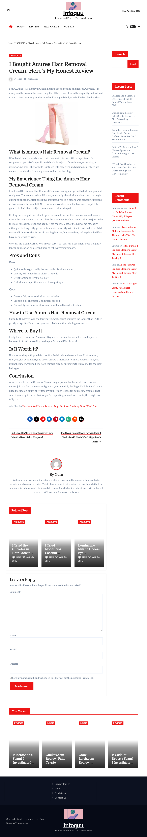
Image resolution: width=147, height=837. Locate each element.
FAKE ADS (69, 26)
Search (120, 54)
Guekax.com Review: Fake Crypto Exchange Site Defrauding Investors (123, 117)
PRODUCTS (16, 55)
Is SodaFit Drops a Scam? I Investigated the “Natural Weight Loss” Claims (125, 152)
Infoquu (73, 13)
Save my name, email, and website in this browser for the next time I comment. (52, 677)
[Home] (11, 26)
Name (13, 635)
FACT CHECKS (51, 26)
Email (13, 649)
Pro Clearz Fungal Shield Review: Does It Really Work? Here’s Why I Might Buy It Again (81, 437)
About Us (60, 788)
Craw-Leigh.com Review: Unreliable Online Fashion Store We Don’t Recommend (125, 134)
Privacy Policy (62, 783)
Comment (15, 591)
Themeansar (22, 823)
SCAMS (21, 26)
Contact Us (60, 797)
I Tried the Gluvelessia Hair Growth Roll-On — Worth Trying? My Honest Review (124, 169)
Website (14, 663)
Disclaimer (60, 793)
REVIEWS (34, 26)
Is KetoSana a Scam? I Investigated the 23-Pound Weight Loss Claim (123, 100)
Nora (20, 78)
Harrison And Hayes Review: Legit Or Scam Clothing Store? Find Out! (60, 406)
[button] (139, 26)
